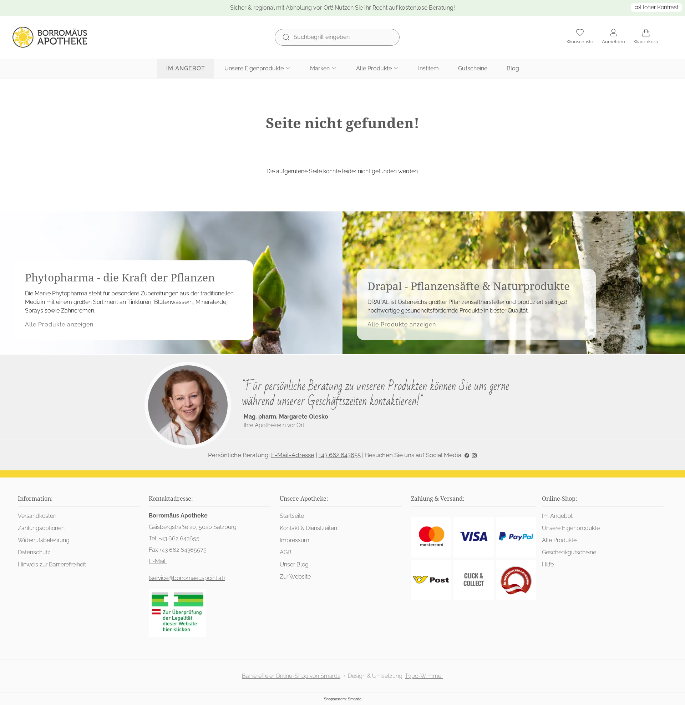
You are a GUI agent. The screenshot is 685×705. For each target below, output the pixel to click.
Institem (428, 68)
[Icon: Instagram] (474, 455)
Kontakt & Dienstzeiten (308, 528)
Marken (320, 68)
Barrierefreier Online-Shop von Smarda (291, 675)
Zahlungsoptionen (41, 528)
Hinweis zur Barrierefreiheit (52, 564)
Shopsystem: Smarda (342, 699)
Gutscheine (472, 68)
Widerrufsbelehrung (44, 540)
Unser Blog (294, 564)
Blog (513, 68)
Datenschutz (34, 552)
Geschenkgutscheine (569, 552)
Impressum (294, 540)
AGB (285, 552)
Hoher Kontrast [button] (659, 7)
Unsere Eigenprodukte (254, 68)
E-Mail (158, 561)
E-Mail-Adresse (292, 455)
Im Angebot (185, 68)
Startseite (292, 515)
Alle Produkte (374, 68)
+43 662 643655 (340, 455)
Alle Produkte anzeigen (59, 324)
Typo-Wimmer (424, 675)
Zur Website (295, 576)
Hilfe (548, 564)
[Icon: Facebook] (467, 455)
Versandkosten (37, 515)
